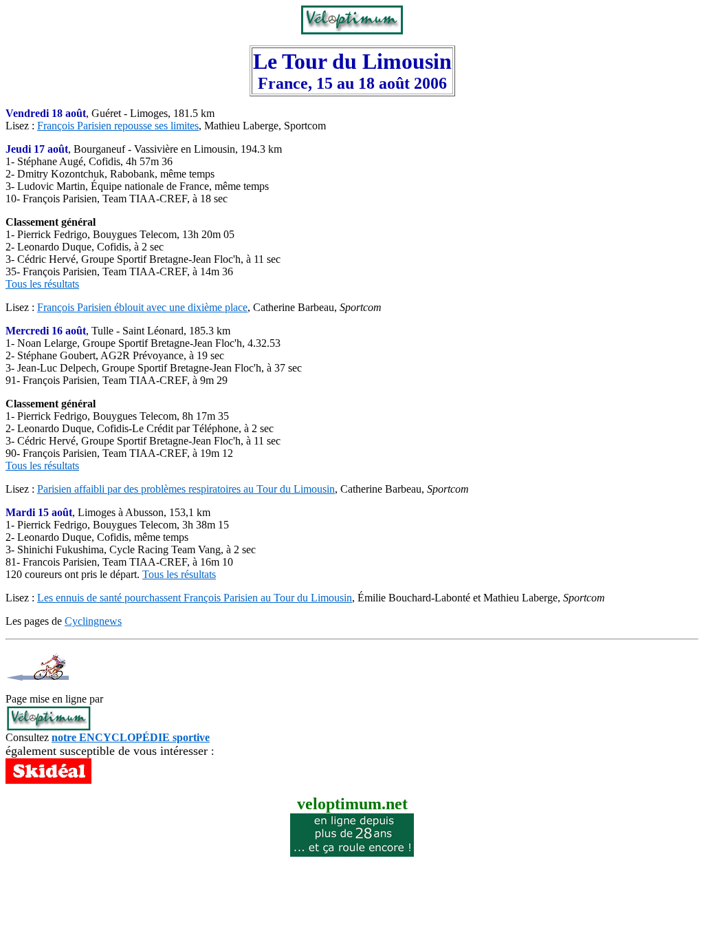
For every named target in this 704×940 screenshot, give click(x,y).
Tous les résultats (42, 284)
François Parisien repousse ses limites (118, 125)
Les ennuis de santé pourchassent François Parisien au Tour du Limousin (194, 597)
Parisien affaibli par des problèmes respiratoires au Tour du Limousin (186, 489)
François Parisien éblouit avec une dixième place (142, 307)
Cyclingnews (93, 621)
